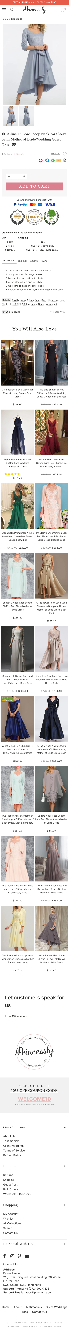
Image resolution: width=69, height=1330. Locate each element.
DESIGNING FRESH (51, 1326)
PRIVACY (35, 1326)
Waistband (51, 304)
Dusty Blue (40, 300)
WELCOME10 (34, 1099)
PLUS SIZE (15, 304)
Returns (34, 260)
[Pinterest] (20, 1256)
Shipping (22, 260)
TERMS (24, 1326)
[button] (12, 474)
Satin (26, 304)
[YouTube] (27, 1256)
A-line (30, 300)
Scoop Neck (37, 304)
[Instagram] (13, 1256)
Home (5, 19)
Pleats (5, 304)
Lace (62, 300)
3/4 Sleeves (18, 300)
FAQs (44, 260)
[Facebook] (6, 1256)
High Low (53, 300)
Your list (55, 154)
